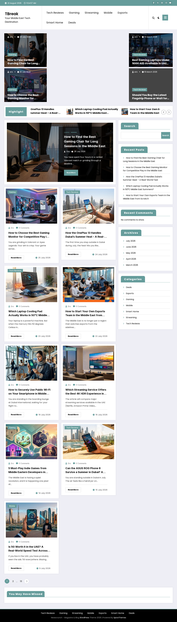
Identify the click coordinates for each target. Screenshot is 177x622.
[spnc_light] (158, 17)
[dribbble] (162, 2)
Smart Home (54, 22)
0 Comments (24, 228)
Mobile (108, 13)
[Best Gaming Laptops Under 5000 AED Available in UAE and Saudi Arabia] (151, 49)
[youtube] (170, 2)
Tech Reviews (55, 13)
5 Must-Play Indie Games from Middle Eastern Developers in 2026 (27, 470)
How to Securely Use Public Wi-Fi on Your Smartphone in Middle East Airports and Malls (29, 392)
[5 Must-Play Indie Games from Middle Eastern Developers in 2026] (31, 441)
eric (11, 37)
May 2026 (131, 252)
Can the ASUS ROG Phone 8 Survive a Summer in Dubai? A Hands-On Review (84, 470)
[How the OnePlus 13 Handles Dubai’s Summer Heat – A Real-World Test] (88, 206)
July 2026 (130, 240)
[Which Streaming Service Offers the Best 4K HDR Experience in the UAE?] (88, 362)
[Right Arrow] (169, 112)
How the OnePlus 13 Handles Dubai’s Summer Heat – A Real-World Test (84, 235)
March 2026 (132, 265)
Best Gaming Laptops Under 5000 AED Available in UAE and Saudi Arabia (150, 61)
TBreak (11, 14)
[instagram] (166, 2)
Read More (71, 173)
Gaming (74, 13)
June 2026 (131, 246)
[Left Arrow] (163, 112)
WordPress (84, 617)
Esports (123, 13)
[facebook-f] (153, 2)
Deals (72, 22)
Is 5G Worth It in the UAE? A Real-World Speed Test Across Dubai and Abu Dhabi (28, 549)
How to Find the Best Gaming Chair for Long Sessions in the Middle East (25, 61)
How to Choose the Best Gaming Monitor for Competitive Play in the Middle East (23, 96)
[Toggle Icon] (165, 17)
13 (21, 581)
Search (129, 126)
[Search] (153, 17)
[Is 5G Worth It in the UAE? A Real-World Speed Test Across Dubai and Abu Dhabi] (31, 519)
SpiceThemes (120, 617)
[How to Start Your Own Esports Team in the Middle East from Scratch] (88, 284)
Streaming (92, 13)
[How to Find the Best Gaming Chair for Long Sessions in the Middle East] (25, 49)
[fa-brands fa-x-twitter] (157, 2)
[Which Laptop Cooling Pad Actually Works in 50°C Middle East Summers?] (31, 284)
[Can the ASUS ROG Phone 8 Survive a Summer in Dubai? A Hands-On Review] (88, 441)
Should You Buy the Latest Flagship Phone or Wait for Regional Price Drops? (149, 96)
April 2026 (131, 258)
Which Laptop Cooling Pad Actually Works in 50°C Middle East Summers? (81, 111)
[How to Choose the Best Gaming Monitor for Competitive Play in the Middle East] (25, 84)
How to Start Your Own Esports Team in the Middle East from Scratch (133, 111)
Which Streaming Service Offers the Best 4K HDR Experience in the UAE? (85, 392)
